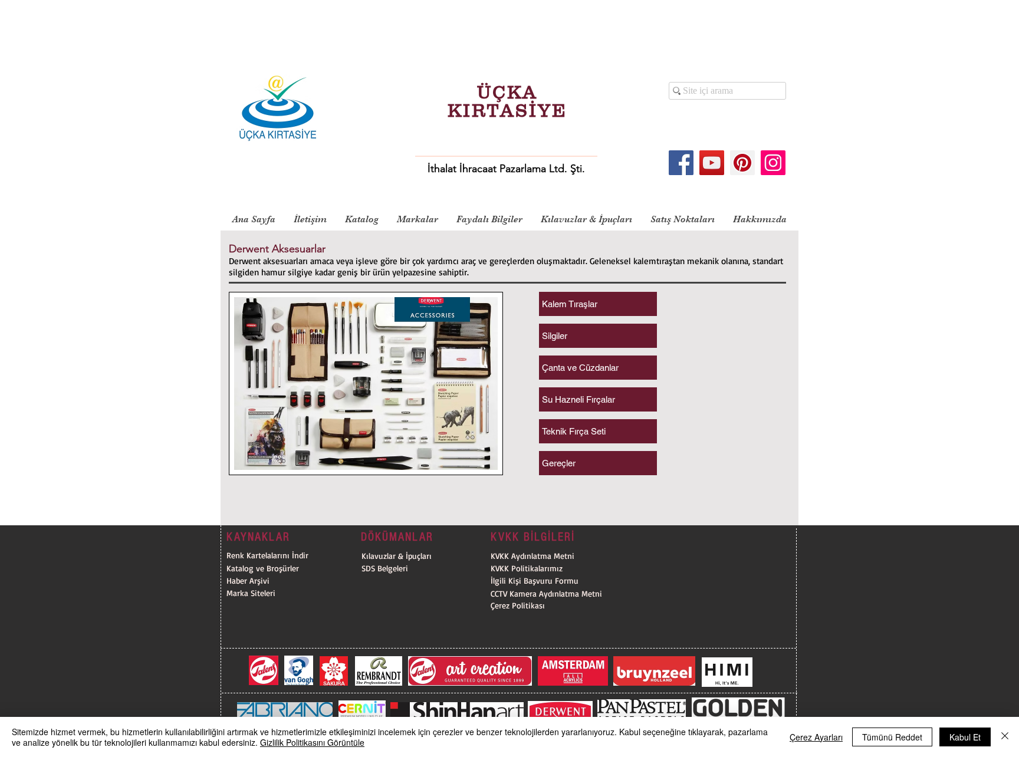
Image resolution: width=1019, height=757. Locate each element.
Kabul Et (965, 737)
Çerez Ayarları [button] (816, 737)
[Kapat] (1005, 737)
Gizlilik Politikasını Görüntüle (312, 742)
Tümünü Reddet (892, 737)
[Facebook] (681, 162)
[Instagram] (773, 162)
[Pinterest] (742, 162)
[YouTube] (711, 162)
